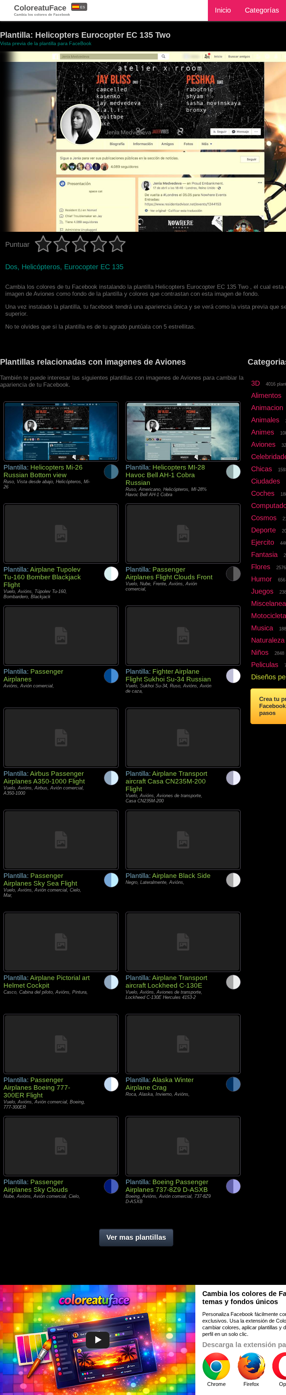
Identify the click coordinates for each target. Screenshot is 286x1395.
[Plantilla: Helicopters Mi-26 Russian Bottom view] (61, 431)
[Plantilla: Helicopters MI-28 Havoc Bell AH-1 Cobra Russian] (183, 431)
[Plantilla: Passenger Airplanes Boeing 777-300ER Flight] (61, 1044)
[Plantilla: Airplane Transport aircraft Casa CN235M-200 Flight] (183, 738)
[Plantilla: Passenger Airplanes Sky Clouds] (61, 1146)
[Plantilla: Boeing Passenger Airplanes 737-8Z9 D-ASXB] (183, 1146)
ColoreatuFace (42, 9)
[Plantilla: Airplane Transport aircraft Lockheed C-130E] (183, 942)
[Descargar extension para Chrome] (216, 1366)
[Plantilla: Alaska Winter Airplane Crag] (183, 1044)
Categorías (262, 10)
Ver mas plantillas (136, 1237)
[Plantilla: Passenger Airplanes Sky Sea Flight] (61, 840)
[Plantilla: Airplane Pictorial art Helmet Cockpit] (61, 942)
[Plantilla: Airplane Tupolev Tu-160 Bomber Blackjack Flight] (61, 533)
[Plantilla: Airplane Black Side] (183, 840)
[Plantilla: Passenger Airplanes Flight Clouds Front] (183, 533)
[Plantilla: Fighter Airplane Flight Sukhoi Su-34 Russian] (183, 636)
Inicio (223, 10)
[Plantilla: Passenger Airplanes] (61, 636)
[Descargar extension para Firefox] (251, 1366)
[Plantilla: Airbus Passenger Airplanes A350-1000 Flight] (61, 738)
